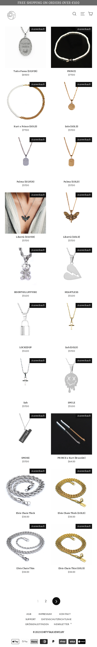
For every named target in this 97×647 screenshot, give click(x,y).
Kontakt (65, 614)
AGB (28, 614)
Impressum (45, 614)
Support (30, 619)
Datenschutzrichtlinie (56, 619)
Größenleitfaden (37, 624)
